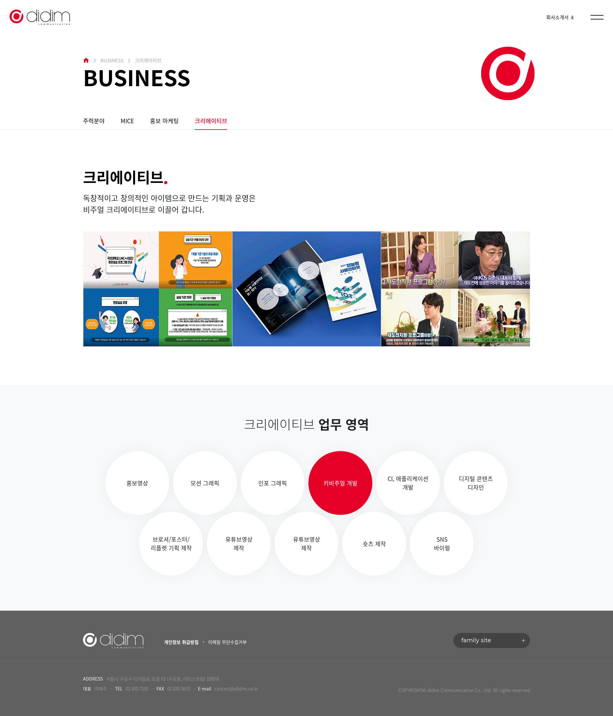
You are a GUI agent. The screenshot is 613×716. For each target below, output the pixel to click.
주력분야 (94, 121)
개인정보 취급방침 (181, 642)
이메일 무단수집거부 (227, 642)
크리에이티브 (211, 121)
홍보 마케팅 (164, 121)
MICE (127, 121)
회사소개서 (558, 17)
